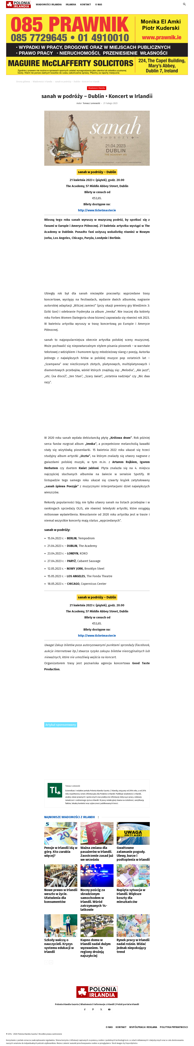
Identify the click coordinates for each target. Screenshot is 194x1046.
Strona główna (23, 81)
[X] (101, 1010)
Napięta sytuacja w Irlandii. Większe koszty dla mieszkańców (131, 896)
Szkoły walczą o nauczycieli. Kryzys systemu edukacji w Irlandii (59, 946)
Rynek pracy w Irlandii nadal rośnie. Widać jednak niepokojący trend (133, 946)
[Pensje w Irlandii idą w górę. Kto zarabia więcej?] (60, 833)
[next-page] (51, 962)
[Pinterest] (93, 1010)
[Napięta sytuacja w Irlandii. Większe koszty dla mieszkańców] (133, 875)
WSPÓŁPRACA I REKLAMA (143, 1027)
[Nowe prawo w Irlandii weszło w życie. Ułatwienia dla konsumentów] (60, 875)
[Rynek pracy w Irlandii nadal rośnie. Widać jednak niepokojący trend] (133, 925)
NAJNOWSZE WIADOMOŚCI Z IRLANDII (69, 817)
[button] (184, 4)
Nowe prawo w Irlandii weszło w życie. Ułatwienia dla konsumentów (60, 896)
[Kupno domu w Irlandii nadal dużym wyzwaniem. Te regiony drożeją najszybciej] (97, 925)
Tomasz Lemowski (91, 103)
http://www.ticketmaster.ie (97, 210)
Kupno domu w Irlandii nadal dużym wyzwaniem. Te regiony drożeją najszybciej (95, 948)
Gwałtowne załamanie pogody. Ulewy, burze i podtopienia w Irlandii (133, 854)
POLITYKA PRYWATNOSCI (174, 1027)
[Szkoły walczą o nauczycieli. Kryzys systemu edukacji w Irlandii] (60, 925)
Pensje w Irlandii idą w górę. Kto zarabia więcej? (60, 852)
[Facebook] (85, 1010)
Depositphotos (131, 1043)
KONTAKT (85, 4)
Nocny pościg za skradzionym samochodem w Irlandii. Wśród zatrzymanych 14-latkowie (93, 900)
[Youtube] (109, 1010)
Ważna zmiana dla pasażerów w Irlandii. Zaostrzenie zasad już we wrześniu (96, 854)
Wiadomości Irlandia (49, 4)
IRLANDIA (71, 4)
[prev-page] (46, 962)
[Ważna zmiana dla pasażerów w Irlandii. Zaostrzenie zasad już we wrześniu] (97, 833)
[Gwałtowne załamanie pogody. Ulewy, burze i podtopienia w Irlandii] (133, 833)
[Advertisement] (97, 266)
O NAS (98, 4)
